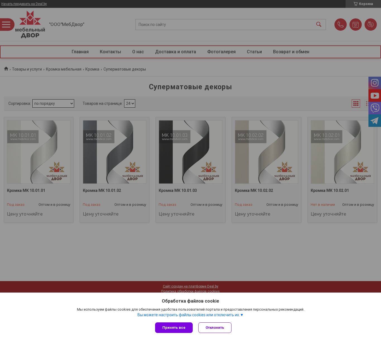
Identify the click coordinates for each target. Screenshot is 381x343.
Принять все (173, 327)
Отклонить (215, 327)
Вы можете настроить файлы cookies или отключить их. (189, 315)
